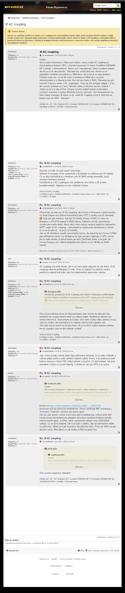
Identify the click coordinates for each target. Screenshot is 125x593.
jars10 (10, 373)
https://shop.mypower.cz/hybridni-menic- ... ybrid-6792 (75, 405)
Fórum (93, 10)
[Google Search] (118, 5)
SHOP (99, 10)
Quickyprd (12, 205)
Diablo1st (12, 163)
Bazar (106, 10)
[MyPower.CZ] (14, 7)
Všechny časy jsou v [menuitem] (106, 551)
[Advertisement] (62, 136)
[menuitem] (29, 18)
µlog (119, 10)
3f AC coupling (15, 24)
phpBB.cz (68, 566)
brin (9, 259)
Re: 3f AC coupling (50, 163)
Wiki (114, 10)
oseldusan (12, 51)
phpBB (54, 559)
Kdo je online (12, 540)
